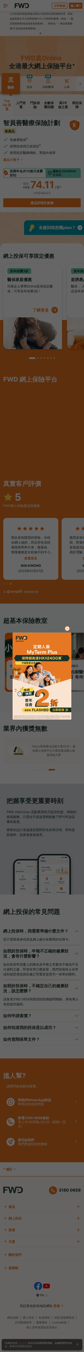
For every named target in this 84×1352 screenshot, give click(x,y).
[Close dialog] (67, 628)
